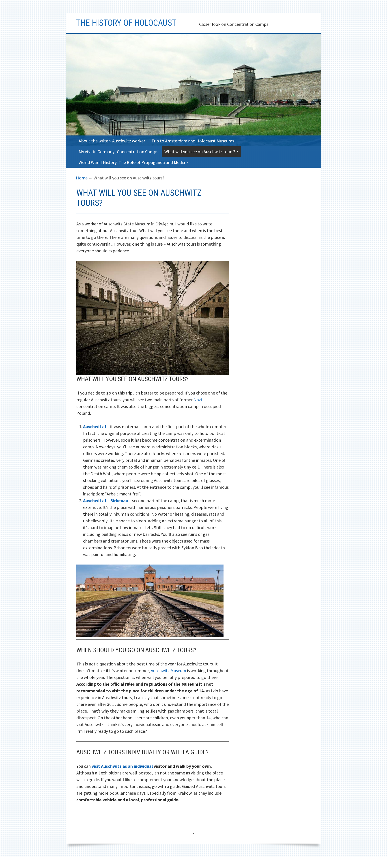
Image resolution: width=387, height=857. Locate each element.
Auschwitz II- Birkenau (105, 500)
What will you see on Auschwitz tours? (199, 151)
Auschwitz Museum (168, 670)
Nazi (198, 399)
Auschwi (91, 426)
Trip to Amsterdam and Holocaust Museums (192, 141)
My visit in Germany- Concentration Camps (118, 151)
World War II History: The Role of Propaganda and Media (132, 162)
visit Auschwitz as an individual (122, 766)
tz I (102, 426)
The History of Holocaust (126, 23)
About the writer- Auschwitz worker (112, 141)
